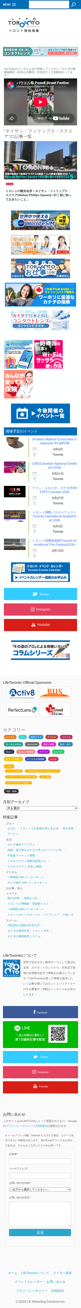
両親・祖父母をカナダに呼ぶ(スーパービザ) (34, 850)
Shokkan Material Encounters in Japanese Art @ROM (54, 441)
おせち (11, 828)
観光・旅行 (65, 744)
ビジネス (10, 737)
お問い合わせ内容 (19, 1183)
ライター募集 (62, 1273)
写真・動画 (11, 791)
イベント (43, 752)
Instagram (43, 1072)
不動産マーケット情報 (21, 855)
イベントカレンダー (29, 1281)
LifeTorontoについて (35, 1273)
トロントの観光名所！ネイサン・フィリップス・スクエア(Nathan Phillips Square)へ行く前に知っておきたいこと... (39, 195)
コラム (9, 766)
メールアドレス (18, 1168)
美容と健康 (48, 744)
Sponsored (32, 744)
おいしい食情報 (25, 752)
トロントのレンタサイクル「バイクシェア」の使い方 (40, 914)
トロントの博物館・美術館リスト (28, 903)
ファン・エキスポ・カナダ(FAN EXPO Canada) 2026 (54, 490)
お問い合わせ (56, 1281)
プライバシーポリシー (19, 1125)
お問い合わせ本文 (19, 1197)
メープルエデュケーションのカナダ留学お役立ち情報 (21, 776)
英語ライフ (36, 737)
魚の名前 (68, 828)
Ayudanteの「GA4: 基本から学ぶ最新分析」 (18, 782)
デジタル (51, 737)
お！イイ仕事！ (13, 759)
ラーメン (12, 833)
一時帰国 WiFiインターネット (25, 877)
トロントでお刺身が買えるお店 (39, 828)
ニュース (58, 752)
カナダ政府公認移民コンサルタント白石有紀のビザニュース (43, 771)
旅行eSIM (13, 898)
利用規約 (41, 1125)
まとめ (10, 184)
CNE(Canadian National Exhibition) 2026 (54, 465)
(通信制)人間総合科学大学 (23, 925)
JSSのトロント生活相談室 (14, 771)
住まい (9, 752)
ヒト (22, 737)
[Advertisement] (63, 27)
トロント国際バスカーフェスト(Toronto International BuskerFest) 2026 (54, 516)
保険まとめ (31, 898)
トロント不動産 (45, 776)
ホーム (12, 1273)
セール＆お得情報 (35, 759)
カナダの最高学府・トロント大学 (28, 930)
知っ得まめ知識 (13, 744)
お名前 (13, 1154)
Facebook (42, 1012)
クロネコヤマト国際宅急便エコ (26, 861)
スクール (66, 737)
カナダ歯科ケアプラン (21, 844)
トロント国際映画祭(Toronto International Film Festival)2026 (54, 542)
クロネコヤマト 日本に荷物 (24, 866)
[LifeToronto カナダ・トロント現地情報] (40, 26)
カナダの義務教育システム (23, 936)
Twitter (44, 1057)
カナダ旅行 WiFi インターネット (27, 882)
